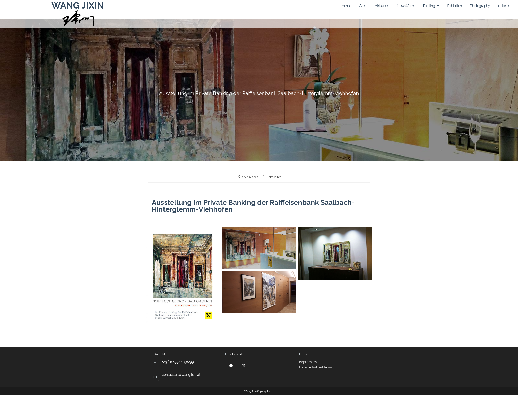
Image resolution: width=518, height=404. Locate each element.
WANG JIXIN (77, 5)
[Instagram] (243, 365)
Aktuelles (382, 5)
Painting (429, 5)
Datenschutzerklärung (316, 367)
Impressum (308, 362)
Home (346, 5)
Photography (480, 5)
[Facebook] (231, 365)
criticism (504, 5)
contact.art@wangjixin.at (181, 375)
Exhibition (454, 5)
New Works (406, 5)
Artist (363, 5)
